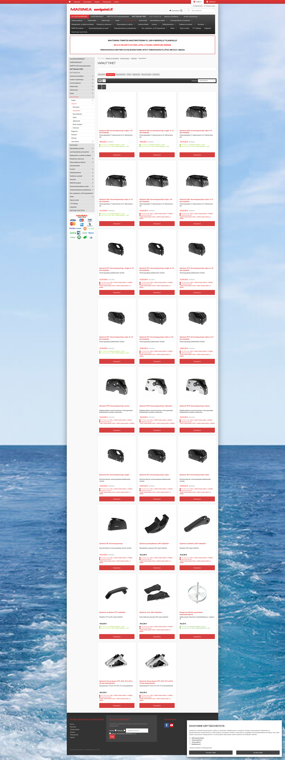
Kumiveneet (143, 20)
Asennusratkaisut (76, 20)
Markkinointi (196, 744)
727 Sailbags (196, 28)
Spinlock (74, 104)
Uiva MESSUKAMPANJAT (79, 17)
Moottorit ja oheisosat (104, 24)
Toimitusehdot (74, 729)
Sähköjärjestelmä (168, 24)
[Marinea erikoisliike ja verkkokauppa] (102, 9)
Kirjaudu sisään (210, 6)
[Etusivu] (69, 2)
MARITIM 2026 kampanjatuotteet (118, 17)
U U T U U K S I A (155, 17)
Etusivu (72, 724)
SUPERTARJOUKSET (97, 17)
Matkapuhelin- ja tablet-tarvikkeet (82, 24)
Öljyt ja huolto (184, 28)
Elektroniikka (92, 20)
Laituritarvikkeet (143, 24)
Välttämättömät (198, 738)
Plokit (129, 74)
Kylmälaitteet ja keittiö (157, 20)
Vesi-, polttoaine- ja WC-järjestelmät (153, 28)
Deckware (156, 74)
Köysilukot (101, 74)
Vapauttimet (110, 74)
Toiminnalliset (197, 740)
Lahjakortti (207, 28)
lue (135, 733)
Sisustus (154, 24)
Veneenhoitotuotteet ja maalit (98, 28)
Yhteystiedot (107, 2)
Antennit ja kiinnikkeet (171, 17)
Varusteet (201, 24)
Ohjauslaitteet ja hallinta (125, 24)
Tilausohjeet (87, 2)
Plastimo (74, 135)
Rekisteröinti (199, 6)
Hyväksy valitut (211, 753)
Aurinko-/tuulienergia (191, 17)
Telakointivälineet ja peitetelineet (125, 28)
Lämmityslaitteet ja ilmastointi (180, 20)
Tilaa (112, 737)
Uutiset (116, 2)
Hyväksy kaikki (258, 753)
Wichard (73, 138)
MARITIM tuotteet (77, 28)
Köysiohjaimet (120, 74)
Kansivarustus (129, 20)
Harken (73, 100)
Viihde (172, 28)
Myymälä (77, 2)
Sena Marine (75, 142)
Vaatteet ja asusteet (185, 24)
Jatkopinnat (136, 74)
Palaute (97, 2)
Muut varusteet (146, 74)
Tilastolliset (196, 742)
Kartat (117, 20)
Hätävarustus (106, 20)
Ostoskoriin (116, 155)
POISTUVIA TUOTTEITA (79, 32)
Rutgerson (74, 131)
